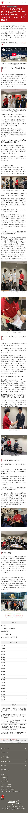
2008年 (3, 697)
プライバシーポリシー (6, 784)
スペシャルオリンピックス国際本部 (9, 791)
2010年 (3, 691)
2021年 (3, 660)
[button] (22, 3)
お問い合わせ (4, 774)
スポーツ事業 (5, 757)
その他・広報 (5, 631)
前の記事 (9, 615)
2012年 (3, 685)
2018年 (3, 668)
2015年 (3, 677)
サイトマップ (4, 781)
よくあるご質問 (5, 779)
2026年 (3, 645)
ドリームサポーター (6, 634)
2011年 (3, 688)
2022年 (3, 657)
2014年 (3, 680)
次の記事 (18, 615)
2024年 (3, 651)
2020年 (3, 662)
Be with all (4, 626)
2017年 (3, 671)
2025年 (3, 648)
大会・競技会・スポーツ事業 (9, 637)
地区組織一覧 (4, 777)
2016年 (3, 674)
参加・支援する (5, 761)
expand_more (25, 748)
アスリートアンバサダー (12, 6)
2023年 (3, 654)
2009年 (3, 694)
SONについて (5, 748)
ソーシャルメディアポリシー (8, 789)
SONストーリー (5, 770)
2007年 (3, 699)
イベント (3, 765)
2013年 (3, 682)
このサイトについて (6, 786)
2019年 (3, 665)
